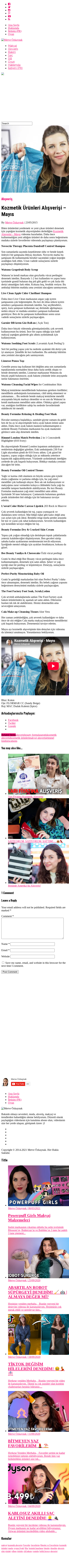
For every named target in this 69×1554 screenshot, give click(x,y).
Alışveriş (13, 49)
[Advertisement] (34, 98)
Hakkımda (13, 28)
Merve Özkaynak (14, 222)
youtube (35, 1551)
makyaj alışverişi (38, 737)
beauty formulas (32, 734)
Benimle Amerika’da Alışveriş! (24, 885)
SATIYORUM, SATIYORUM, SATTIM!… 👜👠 (35, 841)
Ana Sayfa (13, 25)
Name (5, 944)
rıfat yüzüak (6, 1551)
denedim (53, 1548)
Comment (7, 916)
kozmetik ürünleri (20, 737)
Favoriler (26, 1545)
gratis (44, 734)
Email (5, 950)
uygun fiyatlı (19, 1548)
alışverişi (53, 1551)
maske (10, 1548)
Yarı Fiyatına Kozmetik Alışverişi (25, 796)
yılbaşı (14, 1551)
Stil (10, 58)
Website (5, 956)
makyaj (4, 1545)
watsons (13, 740)
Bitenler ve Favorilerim (49, 1545)
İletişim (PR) (14, 31)
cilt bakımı (28, 1551)
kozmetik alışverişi (15, 1545)
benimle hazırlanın (36, 1548)
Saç (10, 55)
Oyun (11, 34)
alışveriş (20, 734)
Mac (26, 1548)
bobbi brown (45, 1551)
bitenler (47, 1548)
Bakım (12, 52)
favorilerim (35, 1545)
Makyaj (12, 45)
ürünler (20, 1551)
